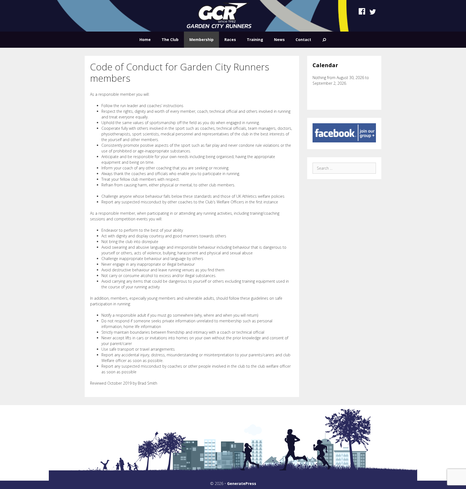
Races (230, 39)
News (279, 39)
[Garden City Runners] (219, 15)
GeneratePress (241, 483)
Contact (303, 39)
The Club (170, 39)
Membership (201, 39)
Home (145, 39)
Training (255, 39)
